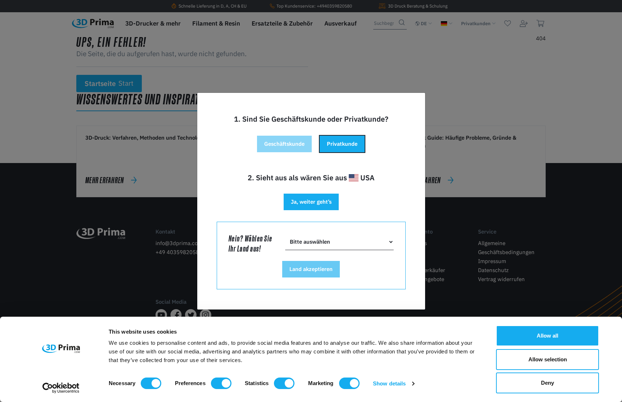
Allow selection (547, 359)
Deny (547, 383)
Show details (389, 383)
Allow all (547, 336)
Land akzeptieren (311, 269)
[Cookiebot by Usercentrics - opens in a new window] (61, 388)
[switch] (221, 383)
